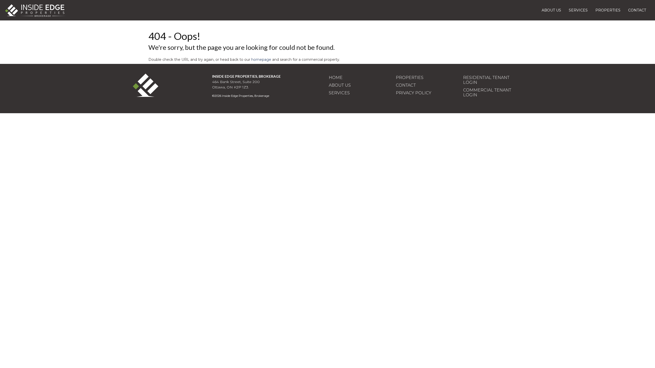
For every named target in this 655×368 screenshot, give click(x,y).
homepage (261, 59)
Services (578, 10)
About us (551, 10)
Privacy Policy (413, 92)
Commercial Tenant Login (487, 92)
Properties (607, 10)
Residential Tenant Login (486, 80)
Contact (637, 10)
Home (336, 77)
